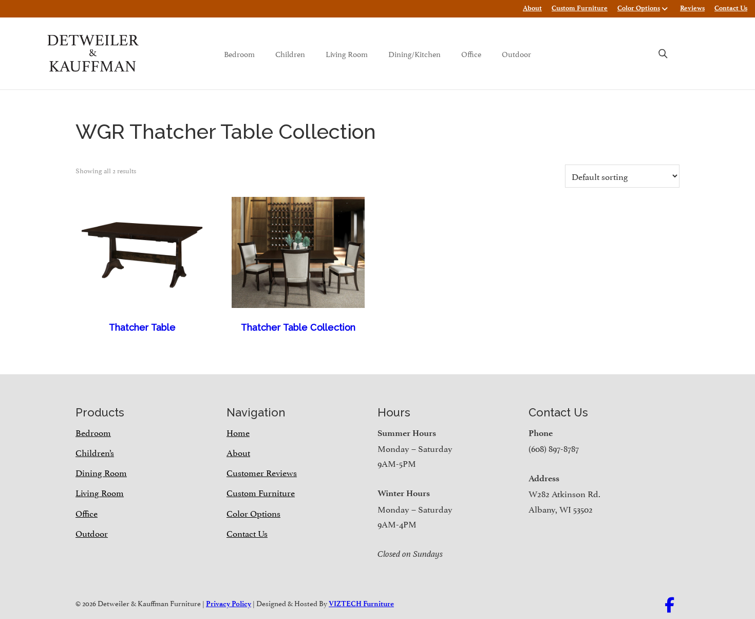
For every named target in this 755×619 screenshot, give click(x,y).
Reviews (692, 8)
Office (471, 53)
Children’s (95, 452)
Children (290, 53)
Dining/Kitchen (414, 53)
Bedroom (239, 53)
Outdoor (516, 53)
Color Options (638, 8)
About (532, 8)
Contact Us (730, 8)
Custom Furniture (580, 8)
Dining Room (101, 472)
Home (238, 432)
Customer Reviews (261, 472)
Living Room (347, 53)
